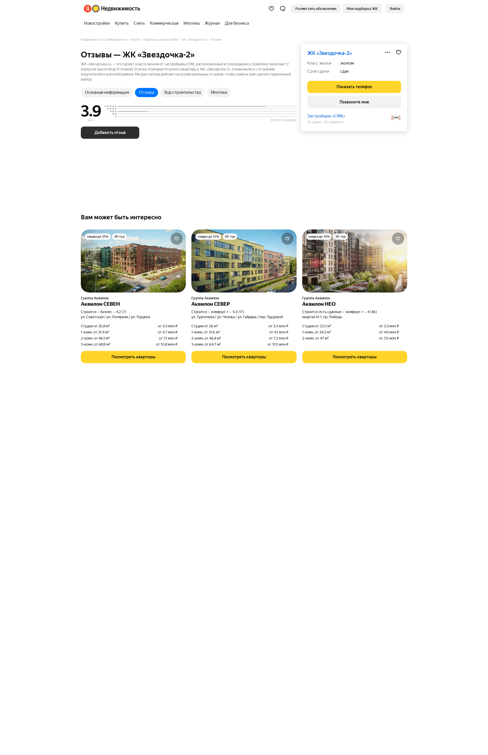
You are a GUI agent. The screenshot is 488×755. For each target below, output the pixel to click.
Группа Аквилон (95, 298)
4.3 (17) (238, 312)
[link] (395, 8)
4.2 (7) (121, 312)
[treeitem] (98, 23)
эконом (347, 63)
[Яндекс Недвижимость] (112, 8)
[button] (282, 8)
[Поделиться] (387, 52)
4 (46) (372, 312)
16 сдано (314, 122)
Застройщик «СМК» (326, 116)
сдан (344, 71)
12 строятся (333, 122)
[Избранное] (271, 8)
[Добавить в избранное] (398, 52)
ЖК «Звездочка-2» (329, 53)
